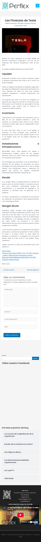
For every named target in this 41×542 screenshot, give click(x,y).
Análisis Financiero (11, 23)
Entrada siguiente (33, 270)
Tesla (25, 26)
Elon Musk (20, 23)
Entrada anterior (8, 270)
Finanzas (27, 23)
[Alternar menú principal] (38, 6)
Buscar (4, 355)
